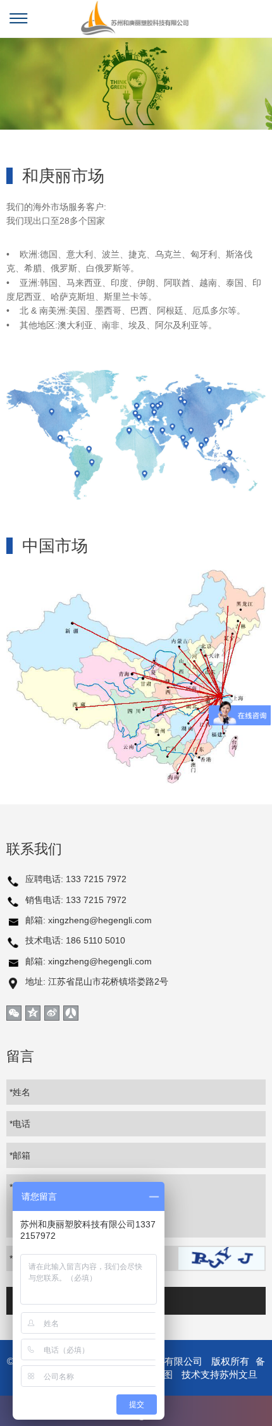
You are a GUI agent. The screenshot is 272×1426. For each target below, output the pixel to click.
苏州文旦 (238, 1374)
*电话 (19, 1124)
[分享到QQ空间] (32, 1013)
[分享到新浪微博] (51, 1013)
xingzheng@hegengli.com (100, 920)
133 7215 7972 (96, 879)
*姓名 (19, 1092)
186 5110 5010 (95, 940)
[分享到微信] (14, 1013)
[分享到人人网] (70, 1013)
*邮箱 (19, 1155)
